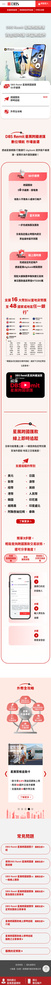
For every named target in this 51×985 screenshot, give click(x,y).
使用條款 (19, 965)
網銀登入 (45, 3)
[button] (22, 77)
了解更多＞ (25, 521)
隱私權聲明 (30, 965)
